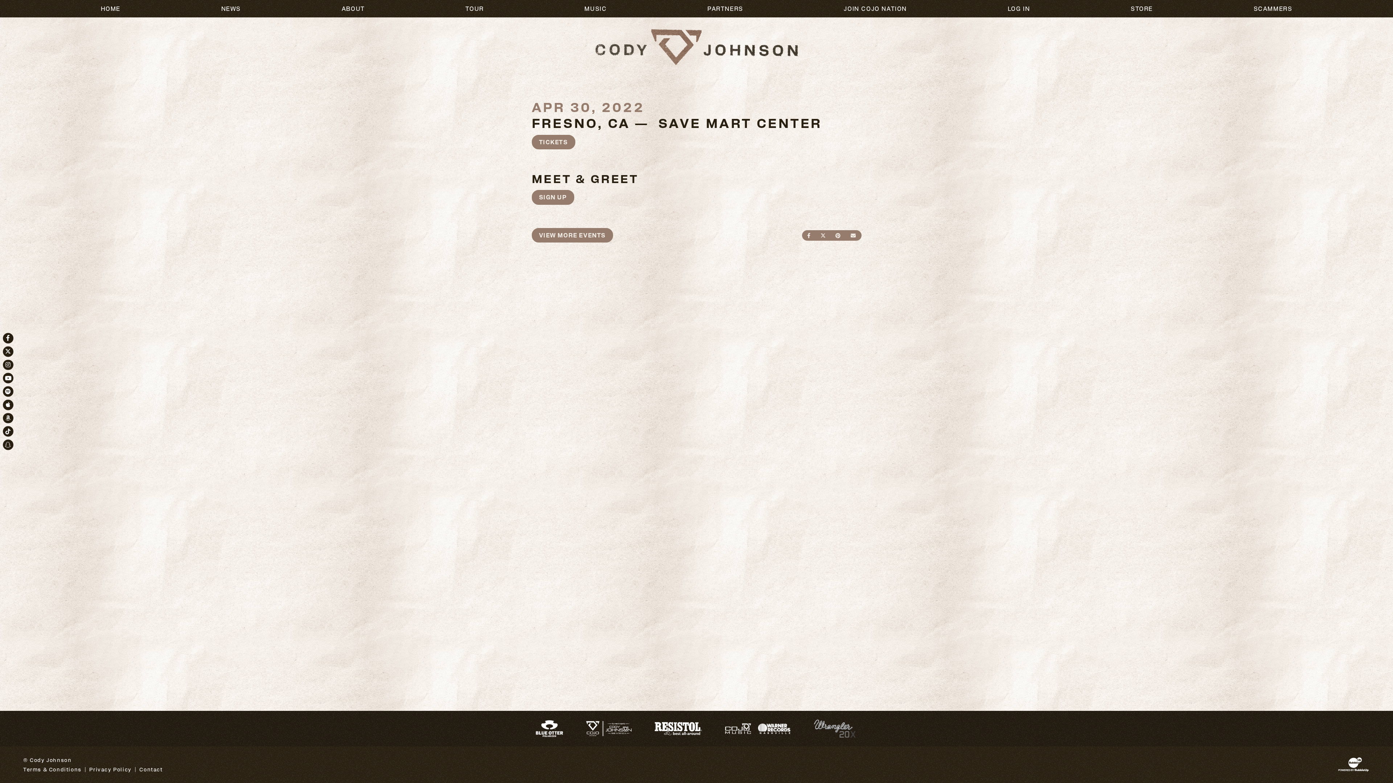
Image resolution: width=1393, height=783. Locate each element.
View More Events (572, 235)
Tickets (553, 142)
